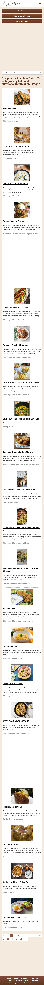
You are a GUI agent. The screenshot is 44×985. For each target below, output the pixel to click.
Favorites (18, 981)
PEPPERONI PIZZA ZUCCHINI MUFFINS (21, 382)
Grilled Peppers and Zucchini (16, 307)
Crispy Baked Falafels (13, 684)
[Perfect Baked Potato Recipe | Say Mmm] (22, 796)
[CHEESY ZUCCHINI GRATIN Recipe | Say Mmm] (22, 172)
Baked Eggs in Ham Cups (14, 917)
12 (8, 939)
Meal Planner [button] (22, 11)
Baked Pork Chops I (12, 844)
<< (4, 935)
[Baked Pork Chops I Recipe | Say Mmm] (22, 833)
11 (3, 939)
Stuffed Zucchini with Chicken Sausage (21, 419)
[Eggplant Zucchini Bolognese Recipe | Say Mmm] (22, 334)
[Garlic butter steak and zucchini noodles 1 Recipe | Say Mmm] (22, 516)
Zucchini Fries (9, 108)
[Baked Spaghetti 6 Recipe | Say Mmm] (22, 635)
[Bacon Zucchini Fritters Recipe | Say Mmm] (22, 210)
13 (12, 939)
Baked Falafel (9, 608)
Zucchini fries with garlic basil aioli (19, 490)
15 (21, 939)
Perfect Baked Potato (12, 807)
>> (25, 939)
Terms (27, 981)
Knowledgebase (15, 983)
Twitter (9, 981)
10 (40, 935)
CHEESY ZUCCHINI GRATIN (15, 184)
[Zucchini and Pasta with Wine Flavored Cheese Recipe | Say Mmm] (22, 557)
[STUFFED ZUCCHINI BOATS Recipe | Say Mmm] (22, 135)
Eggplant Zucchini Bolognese (16, 345)
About (9, 978)
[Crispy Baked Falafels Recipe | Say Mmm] (22, 672)
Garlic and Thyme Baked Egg (16, 882)
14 (17, 939)
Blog (16, 978)
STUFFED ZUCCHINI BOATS (16, 146)
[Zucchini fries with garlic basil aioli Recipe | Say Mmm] (22, 479)
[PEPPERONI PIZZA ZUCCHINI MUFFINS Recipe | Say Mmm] (22, 371)
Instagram (34, 978)
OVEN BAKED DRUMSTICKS (16, 721)
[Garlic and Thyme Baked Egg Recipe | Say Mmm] (22, 871)
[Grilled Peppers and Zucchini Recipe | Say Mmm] (22, 296)
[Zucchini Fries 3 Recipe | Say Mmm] (22, 97)
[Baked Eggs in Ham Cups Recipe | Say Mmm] (22, 906)
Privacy (35, 981)
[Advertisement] (22, 46)
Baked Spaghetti (10, 646)
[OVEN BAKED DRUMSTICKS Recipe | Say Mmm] (22, 710)
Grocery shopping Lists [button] (22, 16)
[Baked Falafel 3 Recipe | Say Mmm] (22, 597)
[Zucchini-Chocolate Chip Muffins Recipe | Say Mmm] (22, 441)
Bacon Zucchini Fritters (13, 221)
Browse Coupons (30, 983)
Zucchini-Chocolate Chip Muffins (18, 452)
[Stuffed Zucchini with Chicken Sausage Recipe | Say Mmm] (22, 408)
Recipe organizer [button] (22, 21)
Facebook (24, 978)
